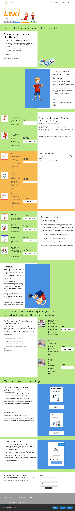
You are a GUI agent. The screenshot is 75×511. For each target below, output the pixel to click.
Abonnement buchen (29, 141)
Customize (55, 507)
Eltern (51, 2)
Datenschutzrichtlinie (8, 507)
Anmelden (49, 487)
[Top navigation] (69, 2)
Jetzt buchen (30, 162)
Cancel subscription (22, 497)
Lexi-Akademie (64, 2)
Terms (6, 497)
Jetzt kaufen (56, 462)
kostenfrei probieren (30, 123)
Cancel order (30, 497)
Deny (63, 507)
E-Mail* (41, 483)
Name (41, 479)
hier (54, 99)
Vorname (41, 475)
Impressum (15, 507)
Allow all (69, 507)
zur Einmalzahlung (30, 218)
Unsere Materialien (56, 2)
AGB (3, 507)
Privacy (10, 497)
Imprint (15, 497)
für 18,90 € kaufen (56, 406)
